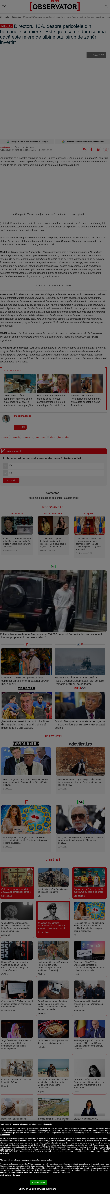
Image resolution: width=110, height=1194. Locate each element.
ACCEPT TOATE (38, 1183)
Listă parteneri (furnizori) (10, 1175)
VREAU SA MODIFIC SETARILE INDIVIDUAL (37, 1189)
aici (29, 1147)
